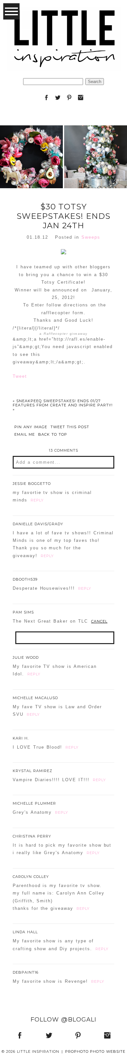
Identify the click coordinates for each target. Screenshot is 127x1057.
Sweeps (90, 237)
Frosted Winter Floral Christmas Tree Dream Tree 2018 (95, 141)
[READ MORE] (31, 178)
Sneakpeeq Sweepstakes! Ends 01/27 (57, 401)
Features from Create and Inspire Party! (63, 407)
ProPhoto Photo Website (95, 1051)
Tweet (20, 376)
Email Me (24, 434)
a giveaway (63, 333)
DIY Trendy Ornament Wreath (31, 141)
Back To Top (52, 434)
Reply (37, 500)
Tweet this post (69, 427)
